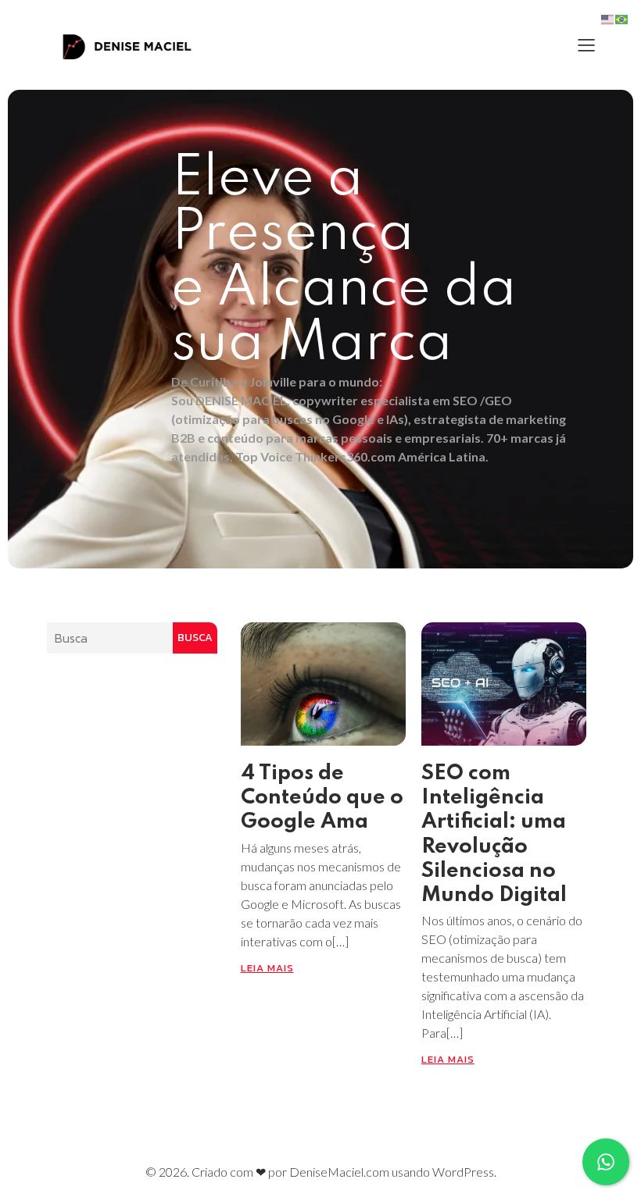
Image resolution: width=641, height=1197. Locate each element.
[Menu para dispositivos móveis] (586, 44)
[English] (608, 18)
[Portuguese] (622, 18)
